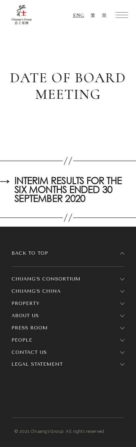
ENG (78, 15)
